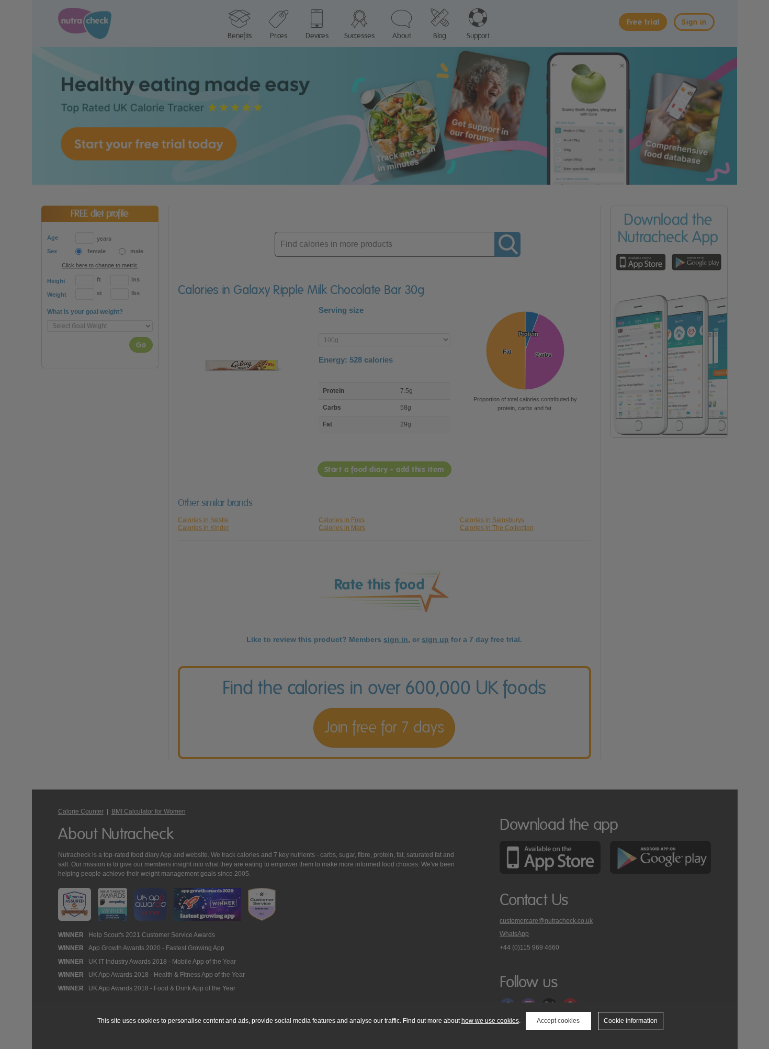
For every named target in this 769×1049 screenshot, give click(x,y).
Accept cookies (558, 1020)
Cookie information (631, 1020)
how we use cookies (490, 1020)
